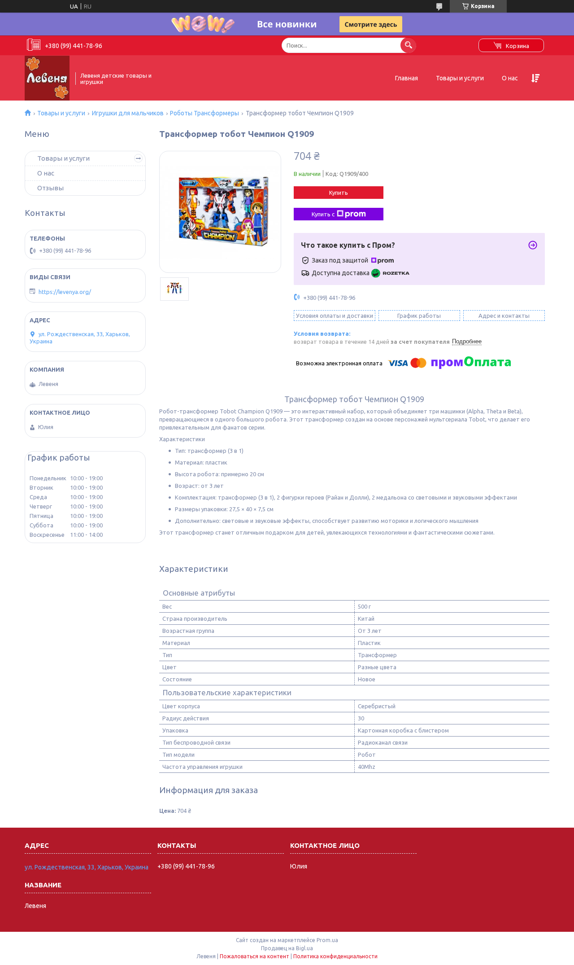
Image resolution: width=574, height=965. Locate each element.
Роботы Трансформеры (204, 113)
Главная (406, 78)
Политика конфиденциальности (335, 956)
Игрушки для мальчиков (128, 113)
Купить (338, 192)
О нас (510, 78)
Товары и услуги (460, 78)
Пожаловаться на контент (254, 956)
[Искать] (408, 45)
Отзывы (50, 188)
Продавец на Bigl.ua (287, 948)
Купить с (323, 214)
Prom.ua (327, 940)
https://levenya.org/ (65, 292)
